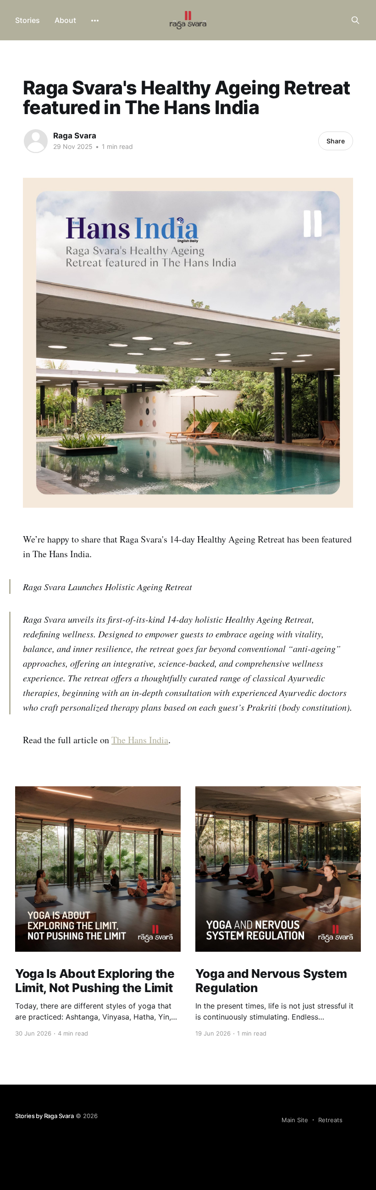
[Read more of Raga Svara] (36, 141)
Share (335, 141)
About (65, 20)
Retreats (330, 1120)
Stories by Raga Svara (44, 1115)
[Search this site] (355, 20)
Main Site (295, 1120)
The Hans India (139, 740)
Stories (27, 20)
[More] (95, 20)
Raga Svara (74, 135)
